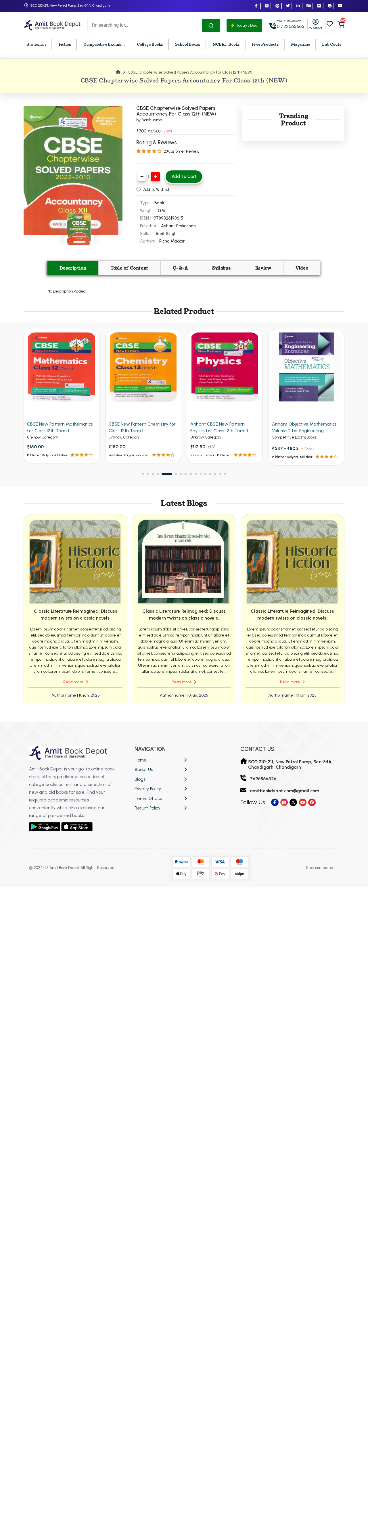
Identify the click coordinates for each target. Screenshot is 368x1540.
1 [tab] (143, 474)
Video (302, 268)
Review (263, 268)
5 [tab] (163, 474)
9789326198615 (168, 218)
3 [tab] (153, 474)
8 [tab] (186, 474)
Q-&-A (180, 268)
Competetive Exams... (104, 44)
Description (73, 268)
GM (161, 210)
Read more (73, 682)
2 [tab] (148, 474)
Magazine (300, 44)
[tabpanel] (61, 396)
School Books (187, 44)
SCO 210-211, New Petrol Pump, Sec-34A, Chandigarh (70, 5)
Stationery (36, 44)
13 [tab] (210, 474)
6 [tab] (171, 474)
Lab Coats (332, 44)
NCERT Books (226, 44)
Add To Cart (184, 176)
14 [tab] (215, 474)
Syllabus (221, 268)
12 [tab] (205, 474)
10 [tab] (196, 474)
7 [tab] (181, 474)
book (159, 202)
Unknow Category (42, 437)
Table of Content (129, 268)
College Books (150, 44)
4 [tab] (158, 474)
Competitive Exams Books (212, 437)
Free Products (265, 44)
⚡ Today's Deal (244, 25)
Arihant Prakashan (178, 225)
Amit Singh (166, 233)
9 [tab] (190, 474)
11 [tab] (201, 474)
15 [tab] (220, 474)
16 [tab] (225, 474)
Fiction (65, 44)
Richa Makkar (172, 241)
